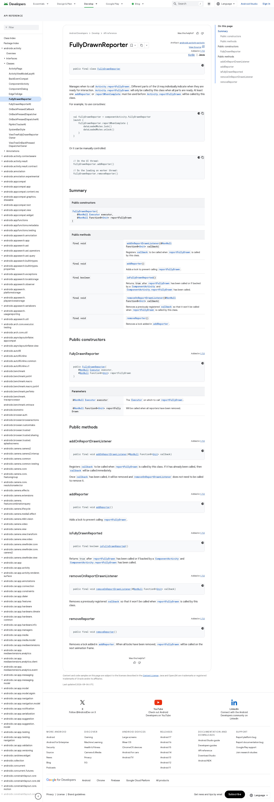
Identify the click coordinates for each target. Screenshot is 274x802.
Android (50, 737)
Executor (94, 214)
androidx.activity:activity (192, 42)
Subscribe (234, 794)
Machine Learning (93, 742)
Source (50, 752)
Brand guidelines (76, 794)
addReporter (82, 94)
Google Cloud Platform (138, 780)
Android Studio (249, 3)
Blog (137, 3)
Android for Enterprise (57, 742)
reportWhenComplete (108, 94)
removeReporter (136, 318)
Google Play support (246, 747)
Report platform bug (246, 737)
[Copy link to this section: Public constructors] (108, 340)
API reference (13, 15)
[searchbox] (21, 27)
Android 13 (165, 757)
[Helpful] (197, 33)
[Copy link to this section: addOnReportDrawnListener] (115, 441)
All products (162, 780)
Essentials (39, 3)
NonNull (83, 214)
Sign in (266, 3)
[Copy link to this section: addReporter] (91, 494)
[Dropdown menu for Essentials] (49, 4)
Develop (89, 3)
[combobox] (188, 4)
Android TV (128, 757)
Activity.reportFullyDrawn (112, 86)
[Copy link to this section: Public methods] (101, 427)
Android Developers (78, 33)
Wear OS (126, 742)
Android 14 (165, 752)
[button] (20, 48)
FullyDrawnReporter (108, 68)
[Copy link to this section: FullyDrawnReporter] (102, 354)
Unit (105, 217)
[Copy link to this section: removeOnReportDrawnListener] (121, 576)
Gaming (88, 737)
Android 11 (165, 767)
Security (50, 747)
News (49, 757)
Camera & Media (92, 752)
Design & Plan (64, 3)
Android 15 (165, 747)
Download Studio (206, 755)
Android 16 (165, 742)
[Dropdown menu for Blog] (144, 4)
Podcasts (50, 767)
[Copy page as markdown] (142, 45)
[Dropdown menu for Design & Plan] (76, 4)
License (61, 794)
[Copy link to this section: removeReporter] (98, 619)
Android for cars (130, 752)
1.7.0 (202, 51)
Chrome (101, 780)
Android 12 (165, 762)
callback (142, 252)
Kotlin (191, 55)
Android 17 (165, 737)
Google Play (112, 3)
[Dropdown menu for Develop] (98, 4)
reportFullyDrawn (179, 252)
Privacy (87, 757)
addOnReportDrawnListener (143, 243)
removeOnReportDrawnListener (145, 297)
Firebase (115, 780)
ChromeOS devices (132, 747)
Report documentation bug (249, 742)
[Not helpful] (202, 33)
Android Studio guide (209, 740)
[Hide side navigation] (38, 796)
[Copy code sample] (203, 113)
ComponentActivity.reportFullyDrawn (149, 289)
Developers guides (207, 745)
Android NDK (204, 760)
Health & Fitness (92, 747)
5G (86, 762)
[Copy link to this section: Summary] (90, 191)
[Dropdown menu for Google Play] (123, 4)
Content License (151, 675)
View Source (195, 47)
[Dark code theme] (203, 65)
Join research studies (246, 752)
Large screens (129, 737)
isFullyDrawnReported (140, 277)
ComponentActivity (143, 286)
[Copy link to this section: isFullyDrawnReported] (105, 533)
